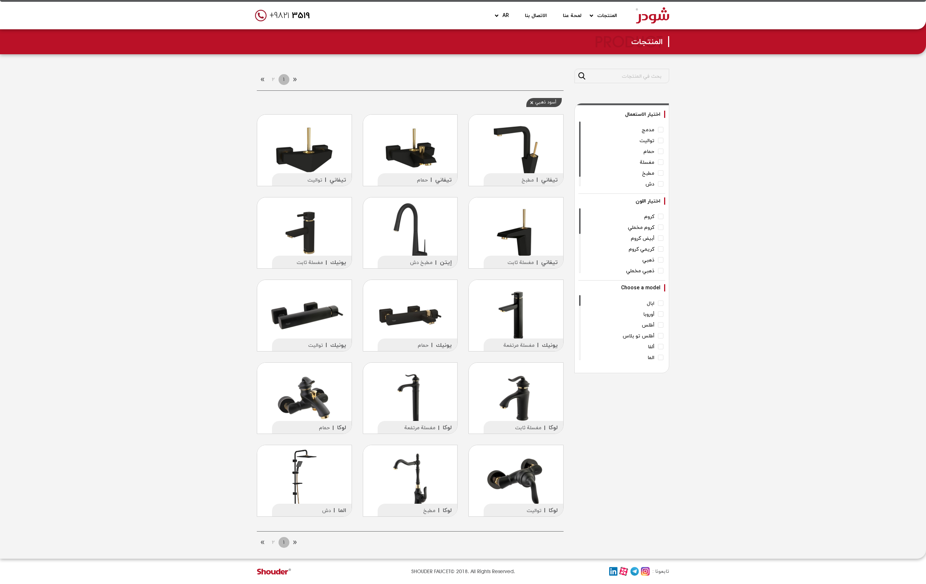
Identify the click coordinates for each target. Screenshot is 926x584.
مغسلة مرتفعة (519, 345)
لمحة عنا (572, 15)
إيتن (446, 262)
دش (326, 510)
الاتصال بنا (536, 15)
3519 (289, 15)
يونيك (338, 262)
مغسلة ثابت (520, 262)
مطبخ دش (421, 262)
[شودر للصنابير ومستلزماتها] (652, 14)
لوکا (553, 427)
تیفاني (549, 180)
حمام (422, 179)
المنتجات (607, 15)
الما (342, 510)
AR (505, 15)
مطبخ (528, 179)
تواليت (314, 179)
